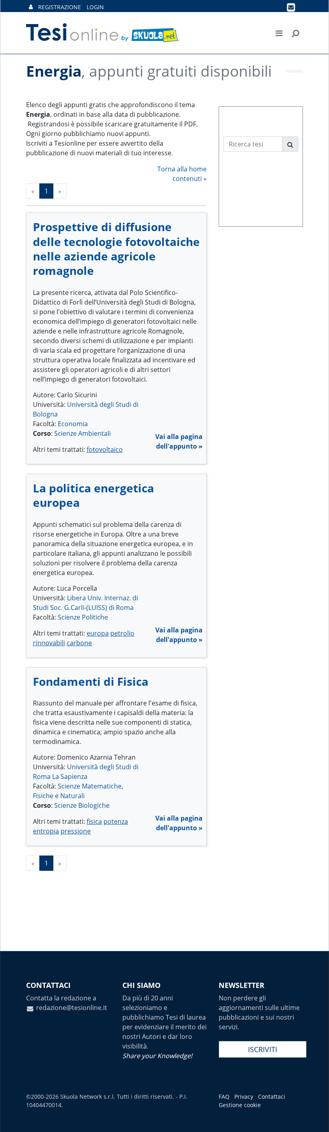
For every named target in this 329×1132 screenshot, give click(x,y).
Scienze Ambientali (82, 433)
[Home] (103, 33)
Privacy (243, 1096)
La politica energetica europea (93, 495)
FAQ (224, 1096)
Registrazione (59, 7)
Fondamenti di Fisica (90, 681)
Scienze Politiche (83, 617)
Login (95, 7)
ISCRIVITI (262, 1049)
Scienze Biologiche (82, 805)
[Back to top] (315, 1118)
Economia (73, 423)
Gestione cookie (240, 1105)
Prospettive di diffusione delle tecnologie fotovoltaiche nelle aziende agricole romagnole (116, 248)
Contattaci (271, 1096)
